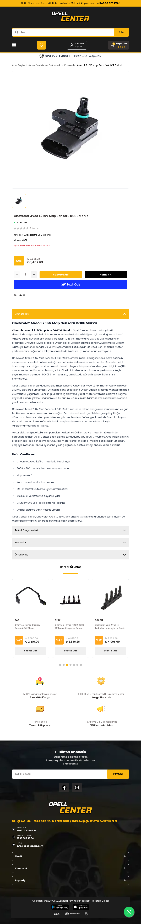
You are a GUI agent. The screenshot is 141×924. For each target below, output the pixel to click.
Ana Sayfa (18, 65)
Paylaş (21, 294)
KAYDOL (118, 774)
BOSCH (99, 620)
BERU (58, 620)
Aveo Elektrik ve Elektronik (44, 65)
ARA (121, 32)
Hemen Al (106, 274)
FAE (17, 620)
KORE (24, 240)
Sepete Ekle (61, 274)
